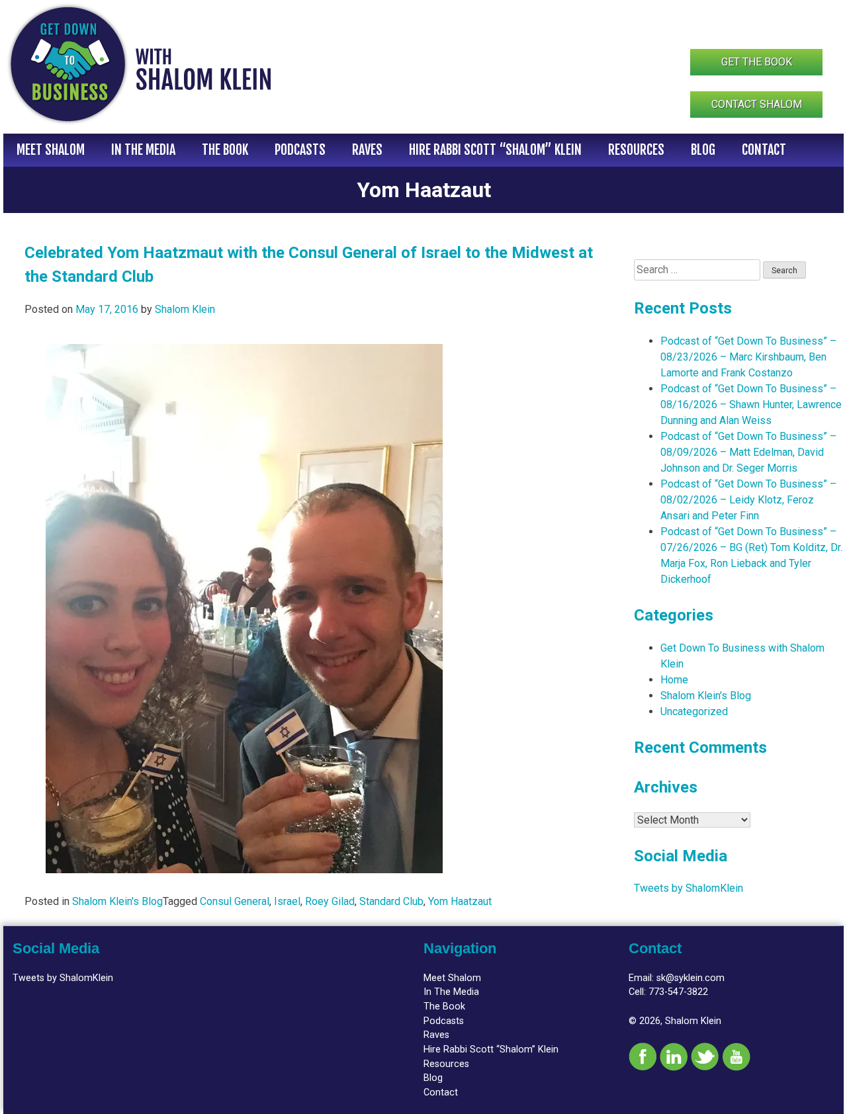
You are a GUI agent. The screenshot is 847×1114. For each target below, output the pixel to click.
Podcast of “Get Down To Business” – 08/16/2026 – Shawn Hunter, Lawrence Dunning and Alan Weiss (751, 404)
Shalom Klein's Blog (117, 901)
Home (674, 679)
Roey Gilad (330, 901)
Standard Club (391, 901)
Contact (764, 150)
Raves (367, 150)
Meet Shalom (51, 150)
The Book (225, 150)
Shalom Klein (185, 309)
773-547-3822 (678, 992)
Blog (703, 150)
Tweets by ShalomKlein (688, 888)
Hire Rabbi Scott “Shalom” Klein (495, 150)
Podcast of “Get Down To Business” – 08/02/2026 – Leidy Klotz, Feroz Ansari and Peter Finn (748, 500)
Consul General (234, 901)
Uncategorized (694, 711)
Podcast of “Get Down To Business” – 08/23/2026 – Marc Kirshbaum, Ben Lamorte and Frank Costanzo (748, 357)
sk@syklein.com (690, 978)
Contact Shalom (756, 104)
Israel (287, 901)
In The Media (143, 150)
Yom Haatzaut (460, 901)
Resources (636, 150)
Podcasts (300, 150)
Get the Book (756, 62)
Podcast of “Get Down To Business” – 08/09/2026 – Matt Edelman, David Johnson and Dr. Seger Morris (748, 452)
